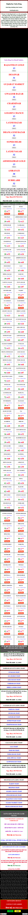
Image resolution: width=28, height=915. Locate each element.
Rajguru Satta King (6, 874)
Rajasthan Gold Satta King (8, 894)
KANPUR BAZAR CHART (14, 762)
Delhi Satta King (10, 898)
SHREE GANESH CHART (14, 687)
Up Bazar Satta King (17, 875)
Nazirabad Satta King (20, 878)
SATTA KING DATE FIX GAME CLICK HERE (14, 847)
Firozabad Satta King (12, 878)
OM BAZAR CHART (14, 713)
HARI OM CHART (14, 750)
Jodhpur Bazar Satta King (19, 890)
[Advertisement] (14, 43)
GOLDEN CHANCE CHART (14, 791)
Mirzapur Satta (23, 898)
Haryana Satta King (3, 872)
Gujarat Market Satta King (15, 893)
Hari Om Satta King (23, 871)
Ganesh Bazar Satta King (7, 897)
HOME (17, 911)
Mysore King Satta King (7, 883)
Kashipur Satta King (14, 874)
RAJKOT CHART (14, 784)
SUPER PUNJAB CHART (14, 721)
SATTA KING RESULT (14, 854)
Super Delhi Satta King (16, 884)
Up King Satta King (11, 872)
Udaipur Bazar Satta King (22, 891)
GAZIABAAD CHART (14, 717)
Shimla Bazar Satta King (9, 888)
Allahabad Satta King (23, 877)
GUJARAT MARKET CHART (14, 803)
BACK (10, 911)
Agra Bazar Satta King (17, 880)
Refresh (14, 70)
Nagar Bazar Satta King (16, 883)
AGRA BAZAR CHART (14, 680)
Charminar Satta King (15, 877)
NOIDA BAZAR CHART (14, 754)
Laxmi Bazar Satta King (15, 881)
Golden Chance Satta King (12, 891)
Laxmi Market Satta (16, 895)
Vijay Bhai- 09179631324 (14, 652)
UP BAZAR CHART (14, 672)
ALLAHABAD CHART (14, 676)
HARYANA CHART (14, 709)
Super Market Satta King (16, 897)
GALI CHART (14, 746)
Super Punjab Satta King (17, 887)
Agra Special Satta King (8, 887)
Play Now (7, 213)
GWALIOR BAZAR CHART (14, 795)
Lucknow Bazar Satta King (5, 893)
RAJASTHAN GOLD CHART (14, 799)
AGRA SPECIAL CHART (14, 758)
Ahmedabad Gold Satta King (17, 885)
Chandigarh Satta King (9, 880)
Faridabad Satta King (4, 878)
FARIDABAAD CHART (14, 683)
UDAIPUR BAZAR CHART (14, 724)
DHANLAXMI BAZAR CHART (14, 806)
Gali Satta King (9, 871)
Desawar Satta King (18, 872)
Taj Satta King (4, 871)
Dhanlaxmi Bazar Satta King (18, 894)
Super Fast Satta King (7, 881)
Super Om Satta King (9, 895)
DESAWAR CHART (14, 787)
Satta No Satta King (6, 877)
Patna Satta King (10, 875)
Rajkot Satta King (16, 871)
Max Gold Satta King (22, 874)
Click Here (14, 815)
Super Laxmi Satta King (7, 884)
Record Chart (9, 208)
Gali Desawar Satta (16, 898)
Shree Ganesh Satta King (18, 888)
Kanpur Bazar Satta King (9, 890)
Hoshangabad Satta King (7, 885)
